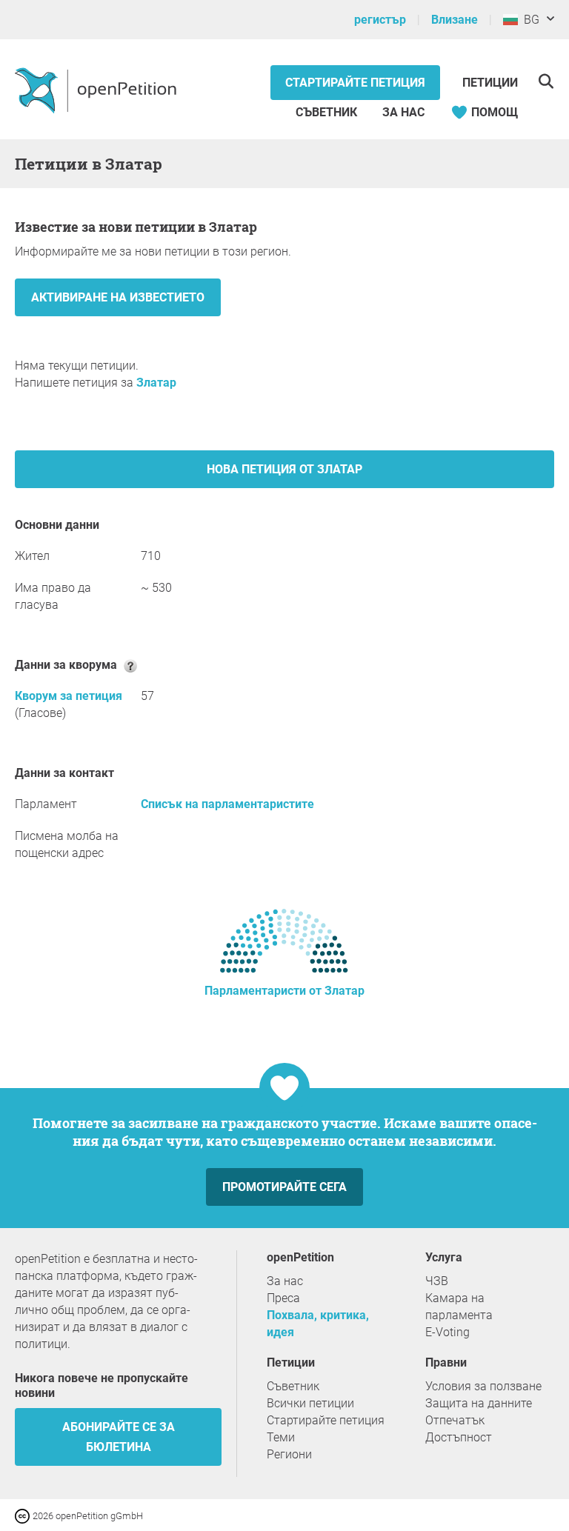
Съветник (326, 112)
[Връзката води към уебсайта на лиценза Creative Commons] (24, 1515)
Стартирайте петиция (355, 83)
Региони (289, 1454)
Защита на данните (478, 1403)
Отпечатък (455, 1420)
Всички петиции (310, 1403)
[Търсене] (545, 81)
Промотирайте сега (284, 1187)
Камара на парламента (459, 1306)
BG (528, 20)
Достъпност (458, 1437)
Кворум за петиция (68, 696)
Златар (156, 383)
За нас (403, 112)
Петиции (490, 83)
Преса (283, 1298)
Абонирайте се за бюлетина (118, 1437)
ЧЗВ (436, 1281)
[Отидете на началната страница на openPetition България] (97, 89)
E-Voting (447, 1332)
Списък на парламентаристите (227, 804)
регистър (380, 20)
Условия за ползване (483, 1386)
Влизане (454, 20)
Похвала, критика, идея (318, 1323)
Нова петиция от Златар (284, 469)
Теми (281, 1437)
